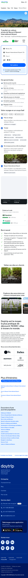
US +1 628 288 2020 (8, 507)
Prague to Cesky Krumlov (7, 417)
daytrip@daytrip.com (9, 515)
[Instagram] (7, 542)
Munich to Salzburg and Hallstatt (9, 423)
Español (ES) (11, 557)
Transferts (3, 8)
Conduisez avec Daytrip (6, 455)
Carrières (3, 490)
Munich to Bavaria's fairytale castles (10, 421)
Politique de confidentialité (6, 568)
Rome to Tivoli (4, 442)
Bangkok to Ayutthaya (6, 440)
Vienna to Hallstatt (5, 429)
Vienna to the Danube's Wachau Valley (10, 435)
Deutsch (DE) (19, 557)
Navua (15, 8)
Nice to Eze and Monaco (7, 419)
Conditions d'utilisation (6, 566)
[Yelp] (12, 548)
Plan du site (4, 494)
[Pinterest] (3, 548)
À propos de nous (5, 482)
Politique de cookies (16, 566)
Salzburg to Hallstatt (6, 413)
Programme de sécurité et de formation (9, 570)
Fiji (12, 8)
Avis (24, 41)
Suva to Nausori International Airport (10, 391)
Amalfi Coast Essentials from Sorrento (10, 433)
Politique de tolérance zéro (7, 572)
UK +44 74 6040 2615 (9, 511)
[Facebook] (3, 542)
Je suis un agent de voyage (21, 455)
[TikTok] (7, 548)
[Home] (4, 2)
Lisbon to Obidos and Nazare (8, 444)
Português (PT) (12, 559)
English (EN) (3, 557)
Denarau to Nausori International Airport (11, 395)
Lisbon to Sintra (4, 431)
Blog (2, 486)
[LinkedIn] (12, 542)
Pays (9, 8)
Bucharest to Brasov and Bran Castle (10, 438)
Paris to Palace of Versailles (7, 427)
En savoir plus (5, 281)
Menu (22, 2)
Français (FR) (4, 559)
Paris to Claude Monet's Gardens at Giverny (11, 415)
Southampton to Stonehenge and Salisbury (11, 425)
